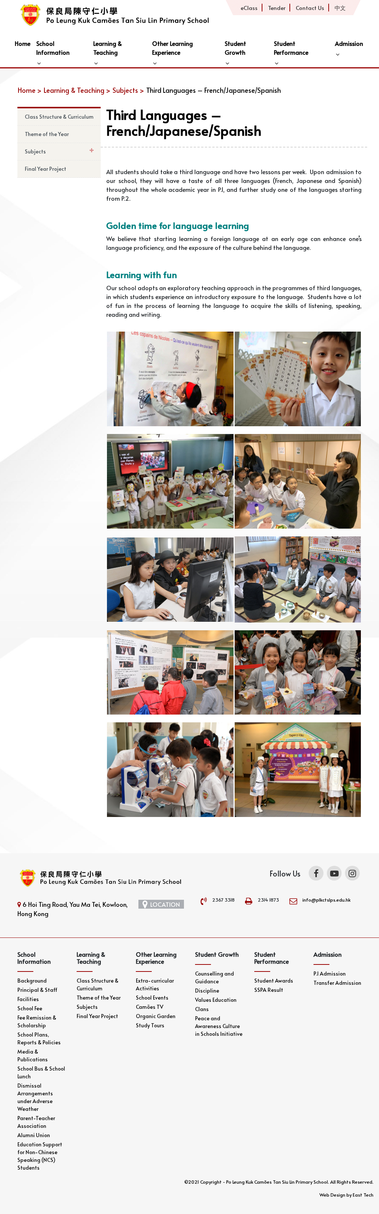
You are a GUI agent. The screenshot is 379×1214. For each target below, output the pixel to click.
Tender (276, 7)
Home (22, 43)
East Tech (363, 1194)
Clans (202, 1009)
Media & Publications (32, 1055)
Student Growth (235, 47)
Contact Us (310, 7)
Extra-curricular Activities (155, 984)
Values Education (216, 999)
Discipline (207, 990)
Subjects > (128, 90)
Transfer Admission (337, 982)
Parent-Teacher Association (36, 1122)
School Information (53, 47)
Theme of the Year (47, 134)
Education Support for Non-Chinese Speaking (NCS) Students (39, 1156)
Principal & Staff (37, 989)
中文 (340, 7)
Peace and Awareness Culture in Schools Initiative (218, 1026)
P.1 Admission (329, 973)
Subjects (35, 151)
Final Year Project (45, 168)
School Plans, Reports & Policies (39, 1038)
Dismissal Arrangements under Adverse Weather (35, 1097)
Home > (29, 90)
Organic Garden (155, 1016)
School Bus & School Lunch (41, 1072)
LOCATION (165, 904)
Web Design (332, 1194)
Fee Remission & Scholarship (36, 1021)
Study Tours (150, 1025)
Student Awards (273, 980)
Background (32, 980)
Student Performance (291, 47)
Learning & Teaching (107, 47)
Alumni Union (33, 1135)
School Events (152, 997)
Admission (349, 43)
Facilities (28, 999)
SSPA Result (268, 989)
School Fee (29, 1008)
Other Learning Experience (172, 47)
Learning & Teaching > (77, 90)
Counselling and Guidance (214, 977)
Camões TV (149, 1006)
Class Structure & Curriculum (59, 116)
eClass (249, 7)
